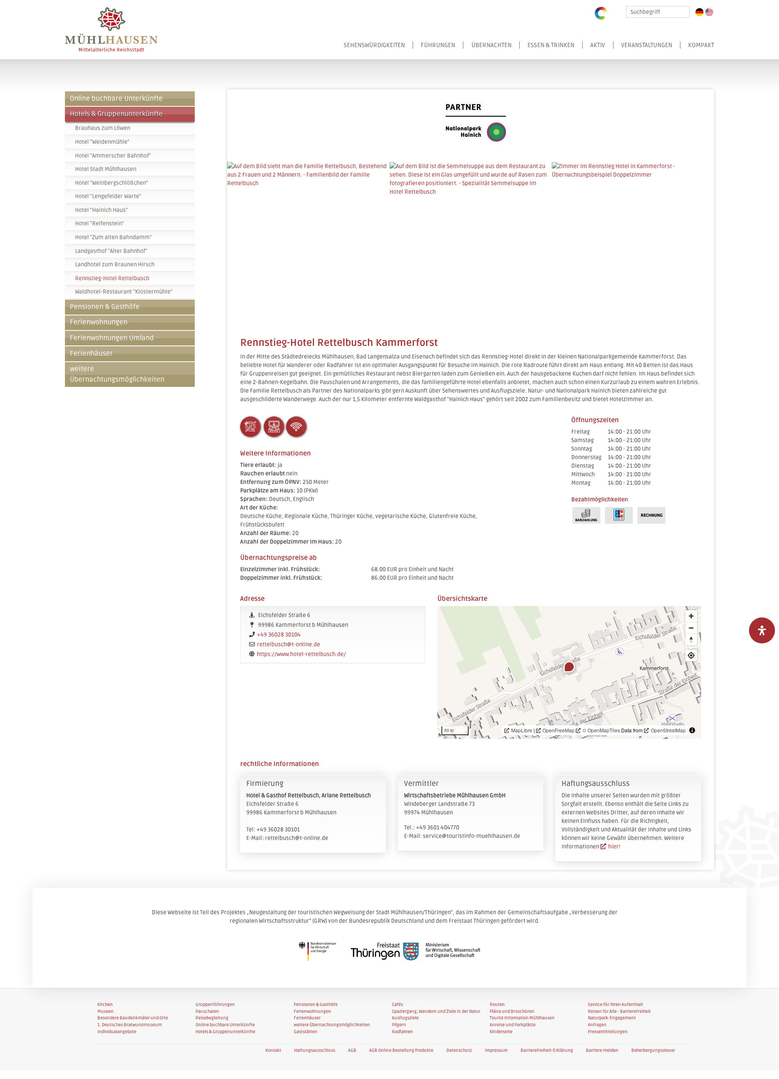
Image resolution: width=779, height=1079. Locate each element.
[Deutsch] (699, 12)
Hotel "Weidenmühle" (102, 141)
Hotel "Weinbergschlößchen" (111, 182)
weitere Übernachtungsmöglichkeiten (117, 374)
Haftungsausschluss (314, 1050)
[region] (569, 672)
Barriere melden (602, 1050)
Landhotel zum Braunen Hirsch (115, 264)
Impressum (496, 1050)
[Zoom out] (691, 628)
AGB (352, 1050)
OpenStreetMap (668, 730)
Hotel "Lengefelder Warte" (108, 196)
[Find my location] (691, 655)
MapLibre (521, 730)
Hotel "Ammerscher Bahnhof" (113, 155)
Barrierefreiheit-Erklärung (547, 1050)
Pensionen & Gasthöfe (105, 307)
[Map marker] (569, 667)
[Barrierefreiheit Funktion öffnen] (762, 630)
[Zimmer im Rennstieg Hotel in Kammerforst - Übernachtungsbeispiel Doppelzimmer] (633, 243)
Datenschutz (459, 1050)
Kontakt (273, 1050)
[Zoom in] (691, 616)
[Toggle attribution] (692, 730)
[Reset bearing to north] (691, 639)
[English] (709, 12)
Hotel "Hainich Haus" (101, 210)
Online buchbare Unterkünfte (116, 99)
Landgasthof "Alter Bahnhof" (111, 251)
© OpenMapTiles (601, 730)
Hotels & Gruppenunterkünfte (116, 114)
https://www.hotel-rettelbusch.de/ (301, 654)
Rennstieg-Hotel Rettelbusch (112, 278)
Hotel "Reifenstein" (99, 223)
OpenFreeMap (558, 730)
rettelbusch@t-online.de (288, 644)
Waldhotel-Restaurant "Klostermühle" (123, 291)
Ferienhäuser (91, 354)
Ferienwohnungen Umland (112, 338)
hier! (614, 846)
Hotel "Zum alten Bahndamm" (113, 237)
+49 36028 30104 (279, 634)
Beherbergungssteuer (653, 1050)
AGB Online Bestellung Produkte (401, 1050)
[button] (525, 49)
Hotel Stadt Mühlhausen (105, 169)
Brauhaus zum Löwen (102, 128)
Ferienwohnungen (98, 322)
